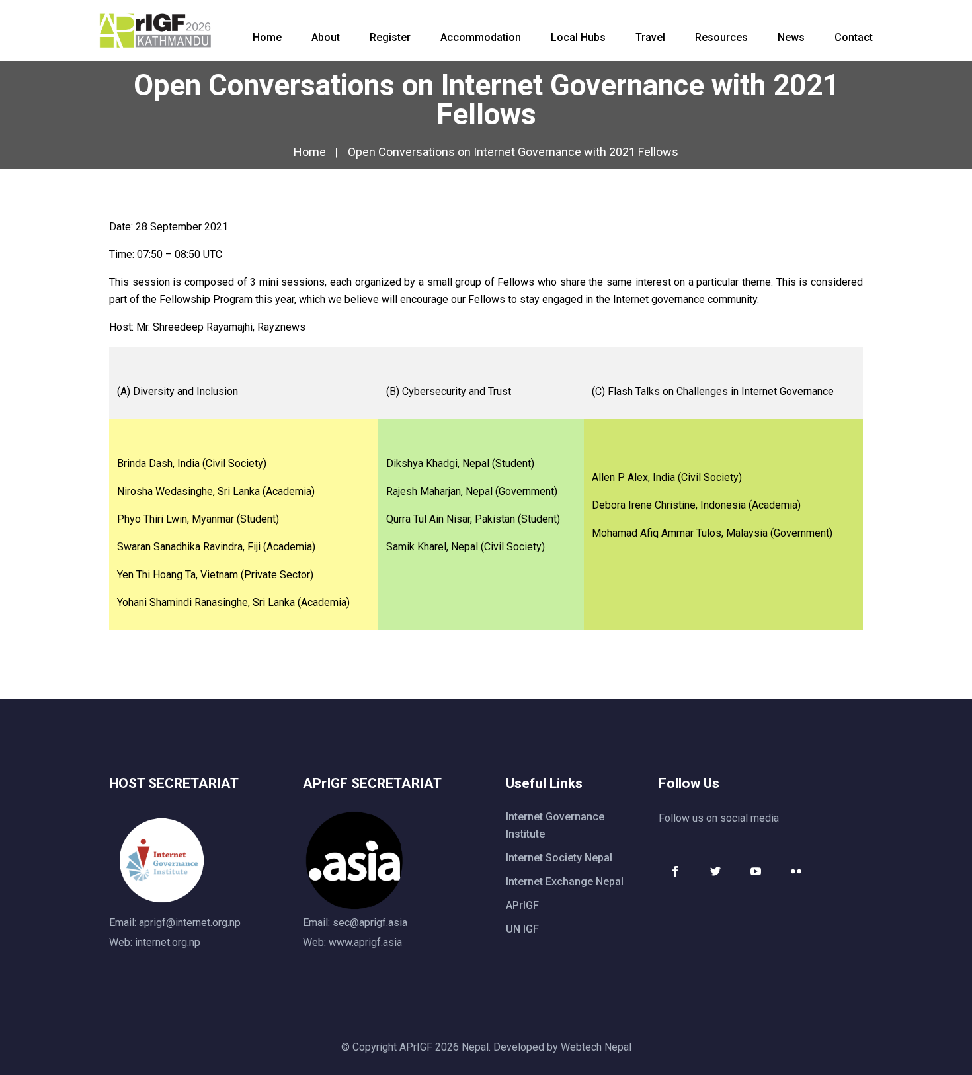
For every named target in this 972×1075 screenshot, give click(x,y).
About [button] (325, 37)
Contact (853, 37)
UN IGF (522, 929)
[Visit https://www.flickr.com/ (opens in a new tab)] (796, 871)
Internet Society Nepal (559, 857)
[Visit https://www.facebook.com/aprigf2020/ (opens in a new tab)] (675, 871)
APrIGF (522, 905)
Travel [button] (650, 37)
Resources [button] (721, 37)
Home (267, 37)
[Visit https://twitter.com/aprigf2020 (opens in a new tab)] (715, 871)
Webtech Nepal (596, 1047)
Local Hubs (578, 37)
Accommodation (480, 37)
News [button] (791, 37)
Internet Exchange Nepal (565, 881)
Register (390, 37)
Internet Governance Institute (555, 825)
